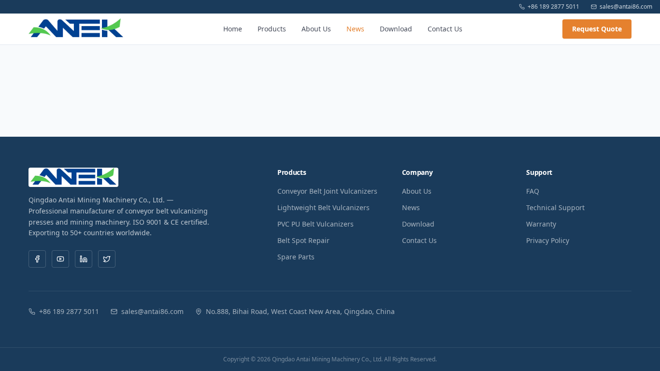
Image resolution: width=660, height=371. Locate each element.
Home (232, 28)
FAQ (532, 191)
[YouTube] (60, 259)
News (355, 28)
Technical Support (555, 207)
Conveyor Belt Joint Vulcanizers (327, 191)
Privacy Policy (547, 240)
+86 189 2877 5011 (553, 7)
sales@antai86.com (626, 7)
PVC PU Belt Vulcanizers (315, 223)
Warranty (541, 223)
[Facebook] (37, 259)
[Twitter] (106, 259)
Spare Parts (296, 256)
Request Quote (597, 28)
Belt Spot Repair (303, 240)
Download (396, 28)
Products (272, 28)
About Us (316, 28)
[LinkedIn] (83, 259)
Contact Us (445, 28)
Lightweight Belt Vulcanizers (323, 207)
